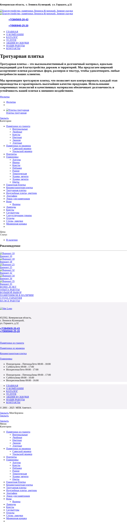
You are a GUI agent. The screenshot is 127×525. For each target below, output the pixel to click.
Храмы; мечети (20, 179)
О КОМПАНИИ (15, 34)
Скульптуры (12, 212)
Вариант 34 (6, 278)
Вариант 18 (6, 261)
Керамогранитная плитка (19, 187)
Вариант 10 (6, 256)
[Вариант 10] (63, 253)
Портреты (11, 154)
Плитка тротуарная (16, 113)
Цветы (15, 182)
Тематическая (19, 173)
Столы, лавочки (14, 221)
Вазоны (16, 204)
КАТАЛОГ (12, 37)
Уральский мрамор (22, 151)
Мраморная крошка (16, 223)
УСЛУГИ (11, 40)
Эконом (16, 140)
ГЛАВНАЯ (12, 31)
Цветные (17, 137)
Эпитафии (11, 196)
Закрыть (4, 118)
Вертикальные (20, 129)
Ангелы (16, 159)
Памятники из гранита (18, 126)
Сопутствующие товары (19, 215)
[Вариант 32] (63, 270)
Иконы (16, 162)
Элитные (17, 143)
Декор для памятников (18, 198)
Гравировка (12, 157)
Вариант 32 (6, 273)
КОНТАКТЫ (13, 48)
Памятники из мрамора (18, 145)
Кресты (16, 134)
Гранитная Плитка (16, 184)
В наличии (12, 240)
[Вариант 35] (63, 281)
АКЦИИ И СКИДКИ (17, 43)
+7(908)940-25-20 (18, 25)
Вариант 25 (6, 267)
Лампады (11, 207)
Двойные (17, 131)
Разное (16, 170)
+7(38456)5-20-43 (18, 19)
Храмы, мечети (20, 176)
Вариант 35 (6, 284)
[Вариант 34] (63, 275)
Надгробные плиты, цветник (21, 193)
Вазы (9, 201)
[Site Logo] (6, 308)
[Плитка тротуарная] (66, 110)
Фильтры (5, 96)
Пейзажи (17, 168)
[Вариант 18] (63, 259)
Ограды (10, 218)
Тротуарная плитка (16, 190)
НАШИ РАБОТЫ (15, 45)
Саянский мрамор (21, 148)
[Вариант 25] (63, 264)
